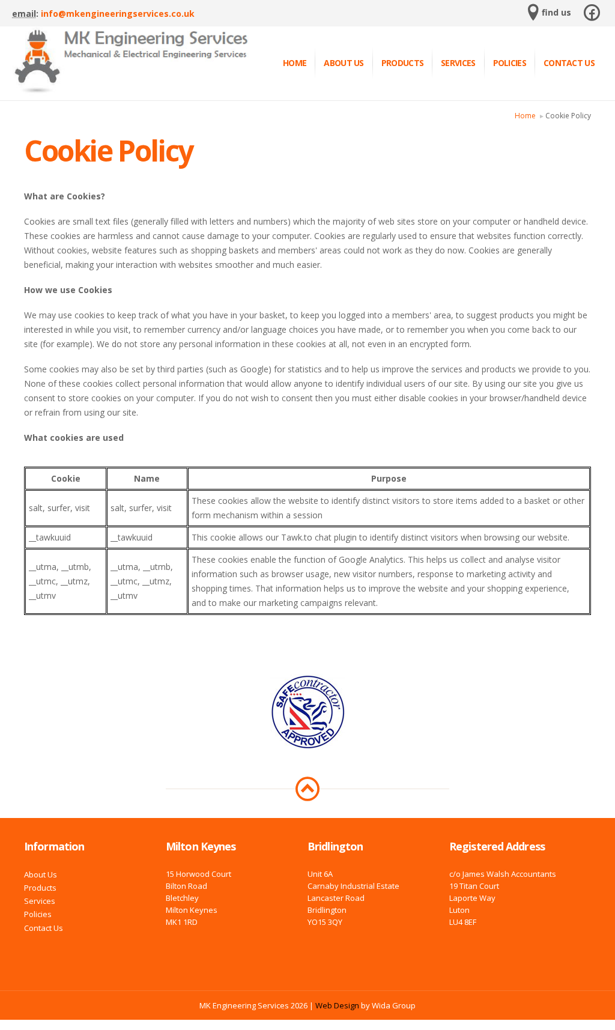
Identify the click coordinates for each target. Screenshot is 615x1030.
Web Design (337, 1005)
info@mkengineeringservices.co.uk (118, 13)
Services (458, 62)
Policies (509, 62)
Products (402, 62)
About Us (343, 62)
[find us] (533, 16)
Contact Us (569, 62)
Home (294, 62)
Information (54, 846)
